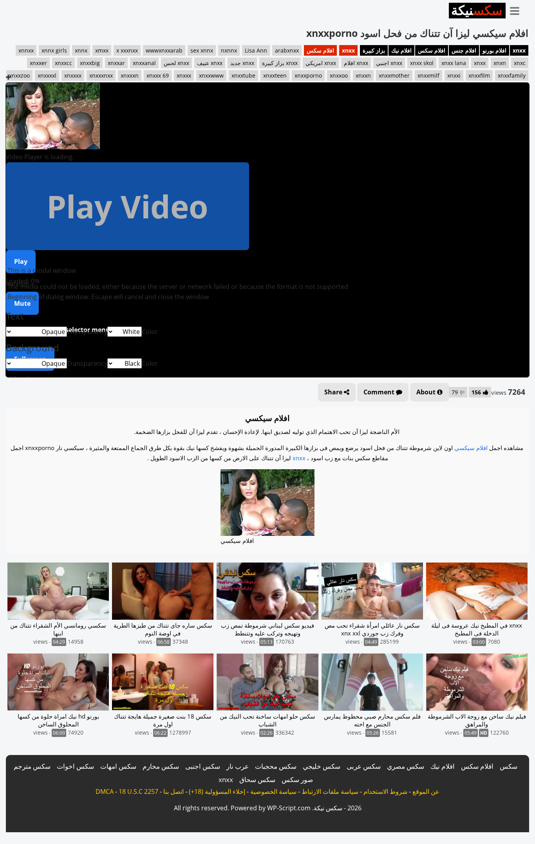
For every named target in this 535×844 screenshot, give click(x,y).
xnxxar (116, 63)
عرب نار (237, 766)
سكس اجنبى (202, 766)
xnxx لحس (176, 63)
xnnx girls (54, 50)
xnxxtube (243, 75)
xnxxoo (339, 75)
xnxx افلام (356, 63)
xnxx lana (453, 63)
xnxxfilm (479, 75)
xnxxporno (308, 75)
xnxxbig (90, 63)
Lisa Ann (256, 50)
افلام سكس (431, 50)
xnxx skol (422, 63)
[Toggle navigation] (517, 9)
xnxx (519, 50)
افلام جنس (464, 50)
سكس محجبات (275, 766)
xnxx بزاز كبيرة (280, 63)
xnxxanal (144, 63)
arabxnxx (287, 50)
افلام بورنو (494, 50)
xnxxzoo (19, 75)
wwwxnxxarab (164, 50)
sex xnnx (201, 50)
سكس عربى (364, 766)
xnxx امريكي (320, 63)
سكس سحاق (257, 779)
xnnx (81, 50)
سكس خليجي (321, 766)
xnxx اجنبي (389, 63)
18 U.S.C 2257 (138, 791)
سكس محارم (161, 766)
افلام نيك (401, 50)
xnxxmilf (428, 75)
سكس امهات (118, 766)
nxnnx (229, 50)
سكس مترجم (32, 766)
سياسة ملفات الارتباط (330, 791)
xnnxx (26, 50)
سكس (508, 766)
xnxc (520, 63)
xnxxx (184, 75)
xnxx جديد (242, 63)
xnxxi (454, 75)
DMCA (105, 791)
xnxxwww (211, 75)
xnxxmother (394, 75)
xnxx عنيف (209, 63)
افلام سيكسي (471, 448)
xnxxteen (275, 75)
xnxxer (38, 63)
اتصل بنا (173, 791)
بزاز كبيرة (374, 50)
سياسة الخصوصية (273, 791)
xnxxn (363, 75)
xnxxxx (72, 75)
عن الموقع (425, 791)
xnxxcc (63, 63)
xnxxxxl (47, 75)
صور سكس (297, 779)
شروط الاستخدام (385, 791)
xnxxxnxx (101, 75)
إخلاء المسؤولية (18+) (217, 791)
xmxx (101, 50)
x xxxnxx (127, 50)
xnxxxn (130, 75)
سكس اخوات (75, 766)
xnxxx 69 (157, 75)
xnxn (499, 63)
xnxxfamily (512, 75)
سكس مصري (405, 766)
